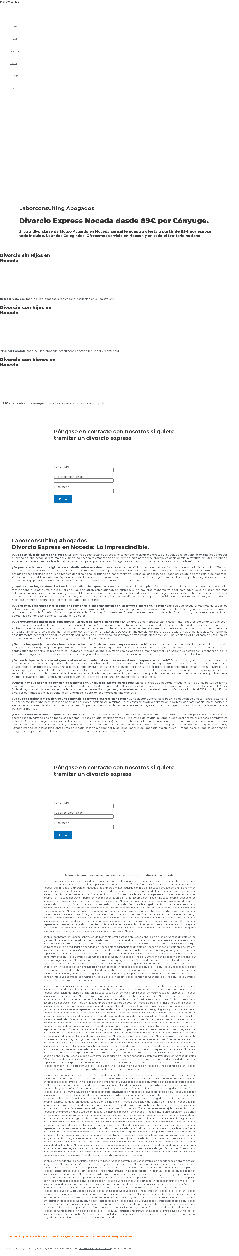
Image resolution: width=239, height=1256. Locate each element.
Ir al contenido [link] (9, 1)
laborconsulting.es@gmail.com (95, 1248)
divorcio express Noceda (58, 1075)
